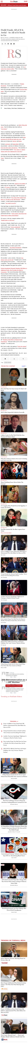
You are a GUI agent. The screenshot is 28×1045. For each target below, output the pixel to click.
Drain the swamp (22, 346)
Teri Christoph (4, 577)
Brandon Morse (14, 804)
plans (20, 141)
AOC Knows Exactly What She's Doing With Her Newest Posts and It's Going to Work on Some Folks (14, 881)
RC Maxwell (3, 645)
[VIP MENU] (25, 1)
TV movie (7, 187)
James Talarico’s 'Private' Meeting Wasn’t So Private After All (13, 959)
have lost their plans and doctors (9, 147)
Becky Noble (3, 667)
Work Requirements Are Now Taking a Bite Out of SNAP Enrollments (14, 909)
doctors (14, 141)
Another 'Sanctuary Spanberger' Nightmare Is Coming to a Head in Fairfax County (12, 597)
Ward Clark (14, 912)
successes (4, 129)
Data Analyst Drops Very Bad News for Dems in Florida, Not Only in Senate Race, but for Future (13, 619)
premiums (7, 144)
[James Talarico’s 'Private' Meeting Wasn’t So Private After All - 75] (14, 949)
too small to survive (11, 203)
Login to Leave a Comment (14, 685)
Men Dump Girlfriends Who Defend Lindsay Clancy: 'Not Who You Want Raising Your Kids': (13, 984)
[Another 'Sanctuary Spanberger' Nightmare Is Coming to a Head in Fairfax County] (14, 587)
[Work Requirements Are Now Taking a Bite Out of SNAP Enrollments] (14, 899)
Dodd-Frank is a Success (7, 220)
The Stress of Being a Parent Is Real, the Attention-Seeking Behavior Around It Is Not (14, 801)
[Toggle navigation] (2, 1)
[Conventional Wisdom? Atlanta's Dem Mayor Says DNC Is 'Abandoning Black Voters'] (14, 845)
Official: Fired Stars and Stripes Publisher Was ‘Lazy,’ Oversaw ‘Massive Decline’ (17, 5)
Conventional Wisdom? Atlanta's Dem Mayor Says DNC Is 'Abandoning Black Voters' (14, 855)
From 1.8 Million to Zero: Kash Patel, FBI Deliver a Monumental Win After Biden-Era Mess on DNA (14, 552)
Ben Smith (3, 555)
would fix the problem (20, 183)
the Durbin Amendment (15, 247)
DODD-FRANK (7, 362)
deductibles (16, 144)
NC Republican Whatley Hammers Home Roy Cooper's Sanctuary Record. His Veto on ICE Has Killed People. (14, 828)
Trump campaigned (15, 227)
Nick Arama (3, 622)
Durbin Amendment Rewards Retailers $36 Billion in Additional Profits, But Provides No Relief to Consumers (14, 270)
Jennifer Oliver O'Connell (14, 832)
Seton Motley (5, 37)
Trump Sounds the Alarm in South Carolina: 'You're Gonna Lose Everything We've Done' (14, 574)
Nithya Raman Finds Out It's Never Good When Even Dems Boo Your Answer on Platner (13, 664)
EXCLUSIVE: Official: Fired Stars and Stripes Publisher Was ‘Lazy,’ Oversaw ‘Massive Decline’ (13, 642)
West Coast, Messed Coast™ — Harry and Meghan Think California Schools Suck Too (13, 1036)
